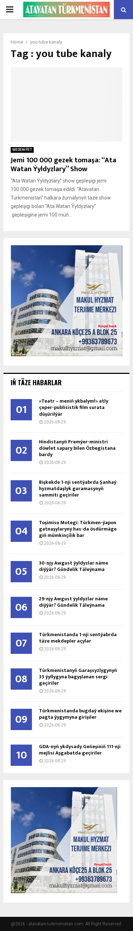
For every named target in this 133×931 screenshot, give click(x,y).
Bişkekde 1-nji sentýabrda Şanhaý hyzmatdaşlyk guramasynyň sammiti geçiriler (77, 488)
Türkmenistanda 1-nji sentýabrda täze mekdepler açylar (78, 637)
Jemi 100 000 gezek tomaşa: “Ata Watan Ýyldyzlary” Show (63, 164)
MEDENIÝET (22, 150)
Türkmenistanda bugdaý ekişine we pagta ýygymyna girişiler (80, 714)
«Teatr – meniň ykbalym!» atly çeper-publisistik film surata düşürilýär (73, 407)
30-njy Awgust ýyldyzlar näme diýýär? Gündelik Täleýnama (73, 566)
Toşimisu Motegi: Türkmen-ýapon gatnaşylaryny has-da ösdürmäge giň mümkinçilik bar (78, 528)
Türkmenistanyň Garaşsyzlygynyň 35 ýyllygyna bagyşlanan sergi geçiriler (78, 676)
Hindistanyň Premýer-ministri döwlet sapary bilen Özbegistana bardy (77, 448)
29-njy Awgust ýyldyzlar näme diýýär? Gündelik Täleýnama (73, 602)
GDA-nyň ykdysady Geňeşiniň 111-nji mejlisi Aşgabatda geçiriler (80, 749)
